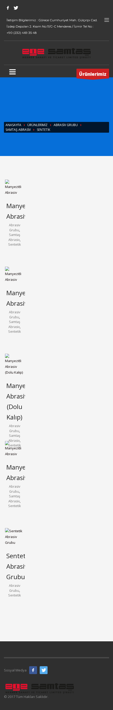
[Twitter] (16, 8)
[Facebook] (8, 8)
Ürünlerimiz (37, 125)
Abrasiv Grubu (66, 125)
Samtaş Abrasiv (18, 129)
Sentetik (14, 244)
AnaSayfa (13, 125)
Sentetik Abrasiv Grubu (18, 566)
